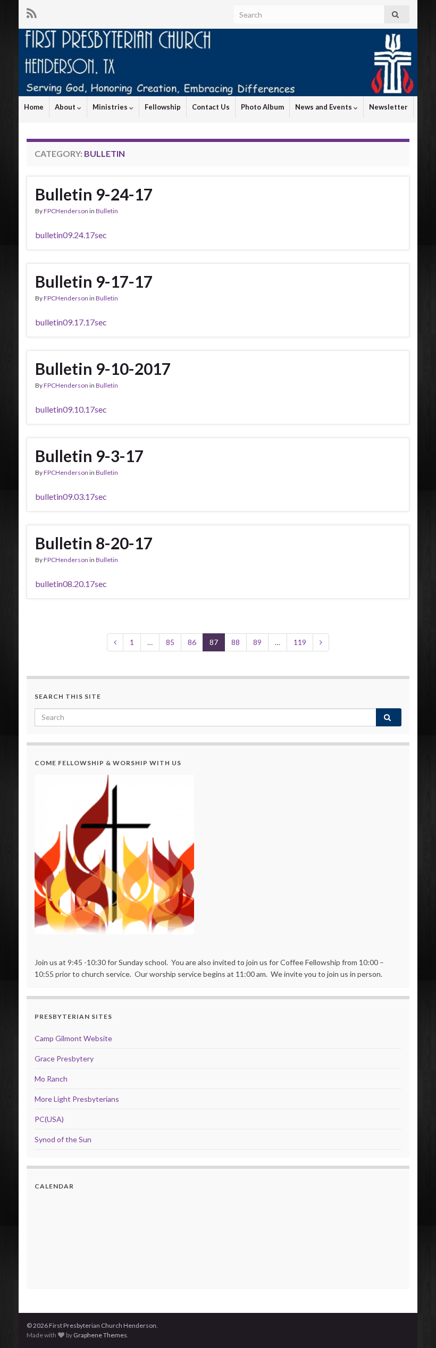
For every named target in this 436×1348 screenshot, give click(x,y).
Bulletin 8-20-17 (94, 542)
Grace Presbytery (64, 1058)
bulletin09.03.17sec (71, 496)
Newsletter (388, 107)
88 (235, 642)
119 (300, 642)
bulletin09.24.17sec (71, 235)
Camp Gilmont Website (73, 1038)
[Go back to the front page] (218, 62)
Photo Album (262, 107)
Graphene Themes (100, 1335)
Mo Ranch (51, 1078)
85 (170, 642)
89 (257, 642)
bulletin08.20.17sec (71, 584)
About (66, 107)
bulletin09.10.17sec (71, 409)
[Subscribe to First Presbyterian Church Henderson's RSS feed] (32, 11)
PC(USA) (49, 1119)
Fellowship (163, 107)
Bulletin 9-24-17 (94, 194)
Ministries (111, 107)
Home (34, 107)
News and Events (324, 107)
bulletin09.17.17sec (71, 322)
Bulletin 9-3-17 (89, 455)
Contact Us (211, 107)
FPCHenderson (66, 211)
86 (192, 642)
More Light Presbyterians (77, 1098)
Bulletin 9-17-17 (94, 281)
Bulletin (107, 211)
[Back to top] (412, 1324)
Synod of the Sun (63, 1139)
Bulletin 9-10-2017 (103, 368)
